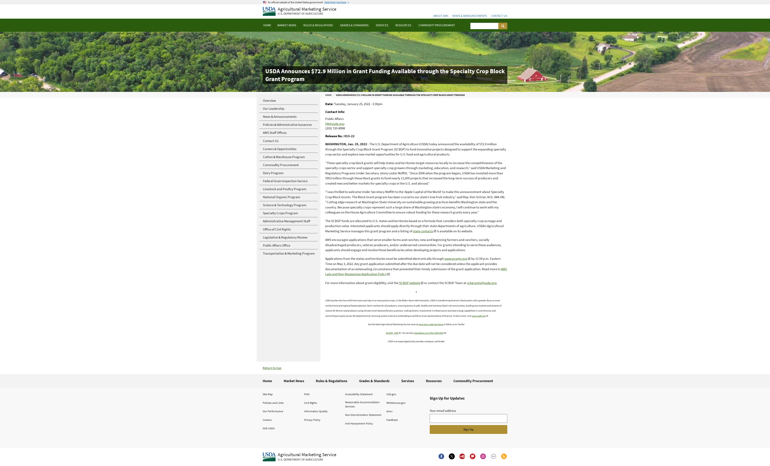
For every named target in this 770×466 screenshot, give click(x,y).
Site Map (268, 394)
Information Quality (316, 411)
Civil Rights (310, 403)
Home (328, 94)
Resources (434, 381)
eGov (389, 411)
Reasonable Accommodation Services (362, 404)
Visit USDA (269, 428)
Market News (294, 381)
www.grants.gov (455, 258)
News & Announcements (469, 16)
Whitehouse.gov (396, 403)
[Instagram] (483, 456)
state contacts (423, 231)
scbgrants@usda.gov (481, 283)
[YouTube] (462, 456)
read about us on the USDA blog (429, 332)
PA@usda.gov (334, 124)
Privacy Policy (312, 420)
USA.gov (391, 394)
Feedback (392, 420)
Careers (267, 420)
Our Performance (273, 411)
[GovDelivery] (472, 456)
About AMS (440, 16)
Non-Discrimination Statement (363, 415)
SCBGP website (409, 283)
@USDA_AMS (392, 332)
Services (407, 381)
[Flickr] (493, 456)
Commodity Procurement (473, 381)
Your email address (443, 410)
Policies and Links (273, 403)
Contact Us (499, 16)
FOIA (307, 394)
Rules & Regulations (331, 381)
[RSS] (503, 456)
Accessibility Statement (359, 394)
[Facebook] (441, 456)
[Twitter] (451, 456)
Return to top (272, 368)
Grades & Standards (374, 381)
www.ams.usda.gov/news (430, 324)
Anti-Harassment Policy (359, 423)
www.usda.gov (479, 315)
